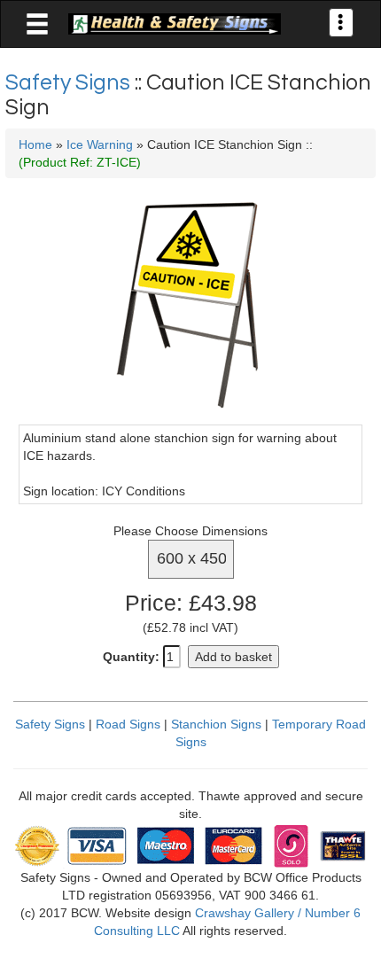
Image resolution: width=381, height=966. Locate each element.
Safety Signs (70, 82)
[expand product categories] (37, 25)
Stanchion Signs (216, 724)
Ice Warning (99, 144)
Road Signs (128, 724)
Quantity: (131, 657)
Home (35, 144)
